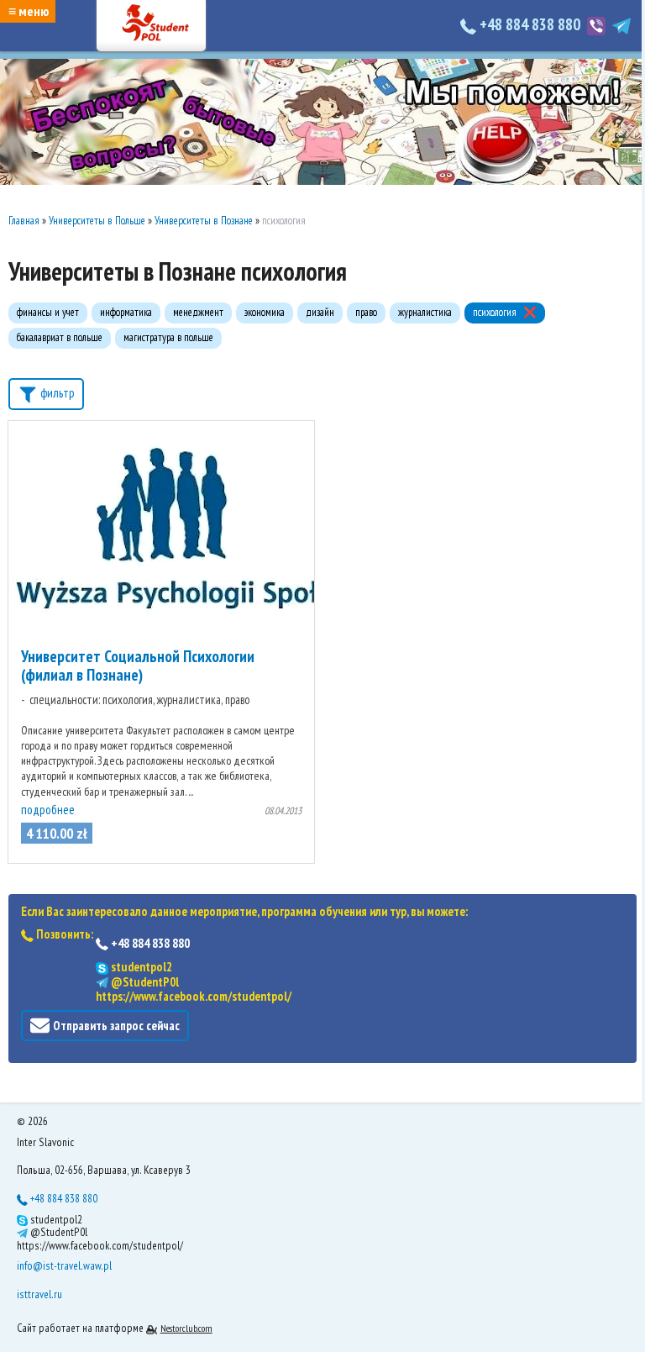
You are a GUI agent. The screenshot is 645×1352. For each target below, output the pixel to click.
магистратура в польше (168, 337)
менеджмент (198, 312)
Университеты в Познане (204, 220)
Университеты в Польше (97, 220)
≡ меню (28, 11)
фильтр (56, 393)
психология (495, 312)
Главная (23, 220)
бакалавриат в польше (59, 337)
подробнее (48, 809)
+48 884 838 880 (530, 24)
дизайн (320, 312)
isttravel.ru (39, 1294)
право (366, 312)
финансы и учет (48, 312)
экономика (264, 312)
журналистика (425, 312)
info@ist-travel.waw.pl (64, 1265)
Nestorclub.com (186, 1328)
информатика (126, 312)
